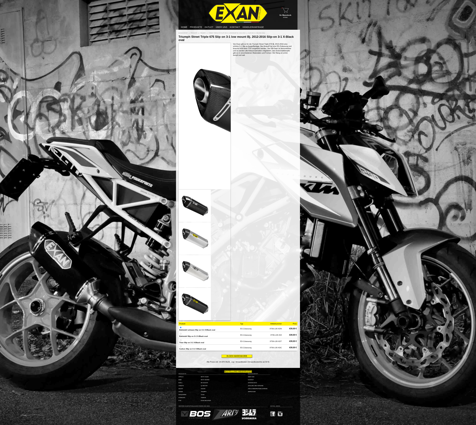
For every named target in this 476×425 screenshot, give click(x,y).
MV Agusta (204, 382)
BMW (179, 379)
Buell (180, 382)
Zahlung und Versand (255, 385)
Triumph (203, 33)
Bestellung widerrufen (238, 372)
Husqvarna (182, 394)
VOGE (203, 394)
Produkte (196, 27)
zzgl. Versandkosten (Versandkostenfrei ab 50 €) (250, 362)
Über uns (221, 27)
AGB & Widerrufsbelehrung (258, 388)
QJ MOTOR (204, 385)
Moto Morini (205, 379)
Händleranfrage (253, 27)
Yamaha (203, 397)
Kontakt (235, 27)
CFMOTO (181, 385)
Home (184, 27)
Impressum (251, 391)
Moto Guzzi (205, 376)
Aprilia (180, 376)
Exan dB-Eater (206, 400)
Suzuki (203, 388)
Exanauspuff (183, 33)
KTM (179, 400)
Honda (180, 391)
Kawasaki (181, 397)
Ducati (180, 388)
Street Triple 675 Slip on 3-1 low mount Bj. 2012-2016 (227, 33)
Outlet (209, 27)
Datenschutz (252, 382)
